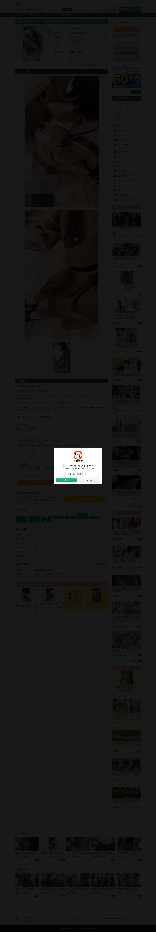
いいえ (89, 480)
